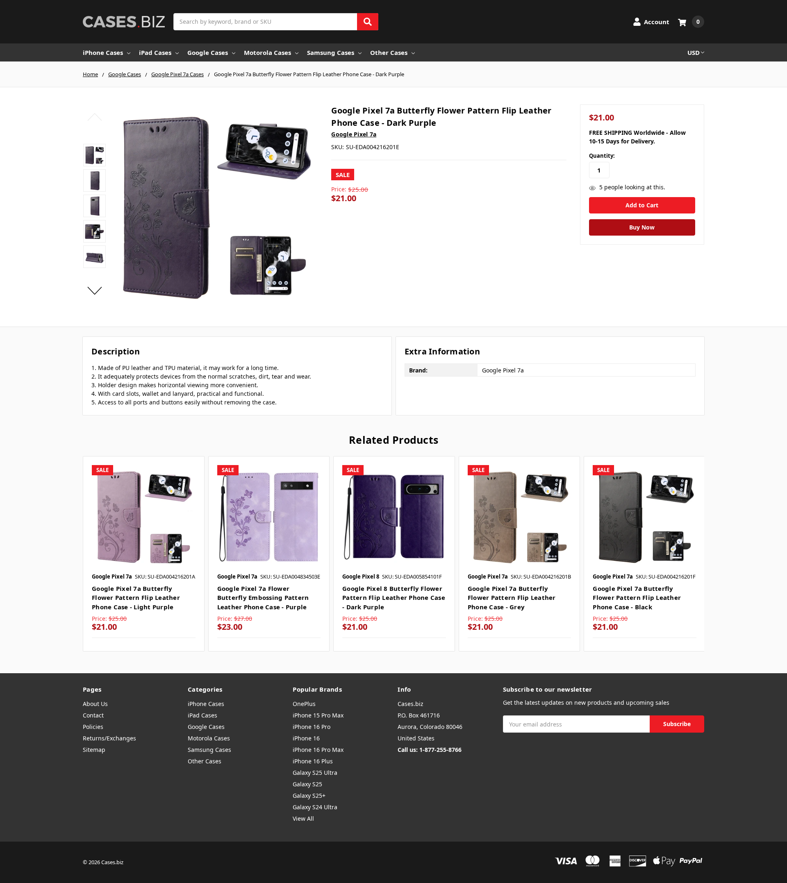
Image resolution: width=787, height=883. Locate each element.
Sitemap (94, 750)
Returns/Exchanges (109, 738)
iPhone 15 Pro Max (318, 715)
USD (693, 52)
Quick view (143, 516)
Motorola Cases (267, 52)
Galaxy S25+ (309, 795)
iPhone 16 (306, 738)
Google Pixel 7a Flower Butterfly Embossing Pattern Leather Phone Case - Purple (263, 597)
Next (94, 290)
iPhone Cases (103, 52)
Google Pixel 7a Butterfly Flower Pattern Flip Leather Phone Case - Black (637, 597)
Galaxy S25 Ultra (315, 772)
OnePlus (304, 704)
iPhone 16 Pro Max (318, 750)
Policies (93, 727)
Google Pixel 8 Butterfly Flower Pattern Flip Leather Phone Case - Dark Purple (393, 597)
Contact (93, 715)
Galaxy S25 (307, 784)
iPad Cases (155, 52)
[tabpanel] (143, 553)
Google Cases (207, 52)
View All (303, 818)
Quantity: (602, 155)
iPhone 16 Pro (311, 727)
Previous (94, 117)
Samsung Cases (330, 52)
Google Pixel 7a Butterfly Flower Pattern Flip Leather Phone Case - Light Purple (136, 597)
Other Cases (388, 52)
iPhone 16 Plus (313, 761)
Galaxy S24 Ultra (315, 807)
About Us (95, 704)
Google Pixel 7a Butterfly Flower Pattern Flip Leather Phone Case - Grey (512, 597)
